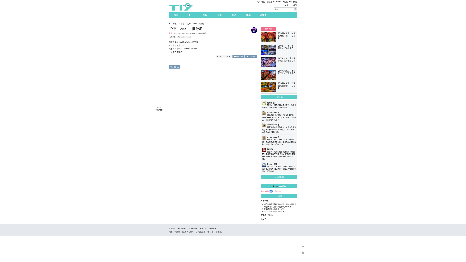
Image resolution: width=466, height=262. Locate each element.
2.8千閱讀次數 (159, 108)
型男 (205, 15)
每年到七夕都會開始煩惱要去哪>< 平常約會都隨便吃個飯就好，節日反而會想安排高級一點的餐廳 (279, 168)
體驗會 (249, 15)
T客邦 (258, 2)
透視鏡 (295, 2)
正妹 (190, 15)
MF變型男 (285, 2)
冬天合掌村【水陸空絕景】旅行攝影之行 (286, 59)
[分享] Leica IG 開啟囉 (195, 23)
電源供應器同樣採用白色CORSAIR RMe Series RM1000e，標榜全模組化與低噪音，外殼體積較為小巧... (279, 117)
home (303, 253)
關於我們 (172, 228)
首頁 (176, 15)
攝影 (182, 23)
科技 (234, 15)
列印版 (173, 37)
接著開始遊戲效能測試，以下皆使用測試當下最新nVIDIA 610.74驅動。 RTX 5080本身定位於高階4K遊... (279, 129)
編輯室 (263, 15)
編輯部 (270, 215)
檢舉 (205, 33)
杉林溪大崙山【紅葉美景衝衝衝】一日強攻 (286, 86)
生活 (220, 15)
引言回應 (251, 56)
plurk (188, 37)
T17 (181, 7)
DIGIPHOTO (277, 2)
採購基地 (269, 2)
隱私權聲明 (193, 228)
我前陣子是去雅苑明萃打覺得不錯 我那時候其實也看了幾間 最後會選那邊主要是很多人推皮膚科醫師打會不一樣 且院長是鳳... (278, 155)
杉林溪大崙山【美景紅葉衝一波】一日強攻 (286, 36)
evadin (176, 33)
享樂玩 (175, 23)
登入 (288, 5)
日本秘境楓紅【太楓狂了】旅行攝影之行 (286, 72)
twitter (181, 37)
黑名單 (263, 218)
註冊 (295, 5)
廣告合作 (203, 228)
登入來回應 (174, 67)
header (303, 247)
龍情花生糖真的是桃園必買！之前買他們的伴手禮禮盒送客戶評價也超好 (279, 106)
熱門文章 (268, 29)
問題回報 (212, 228)
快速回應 (239, 56)
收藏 (228, 56)
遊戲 (267, 191)
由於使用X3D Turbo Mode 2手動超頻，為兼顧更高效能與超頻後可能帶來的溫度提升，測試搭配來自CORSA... (279, 141)
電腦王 (263, 2)
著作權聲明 (182, 228)
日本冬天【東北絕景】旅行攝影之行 (285, 47)
